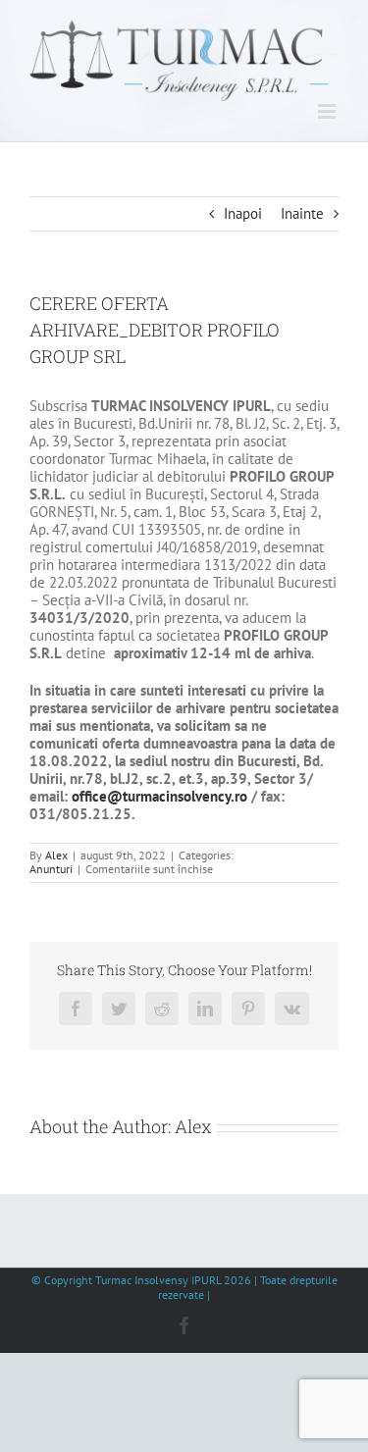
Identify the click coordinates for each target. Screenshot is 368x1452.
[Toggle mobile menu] (328, 111)
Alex (56, 855)
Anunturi (51, 868)
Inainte (302, 213)
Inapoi (243, 213)
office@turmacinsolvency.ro (159, 796)
